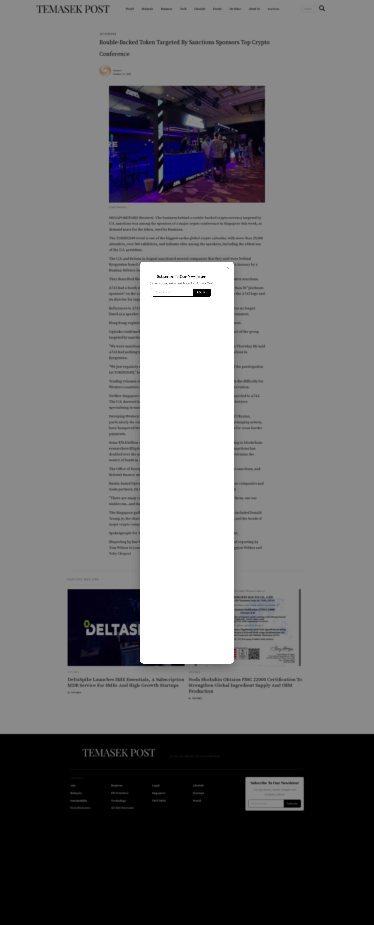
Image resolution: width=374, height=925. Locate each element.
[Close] (227, 267)
